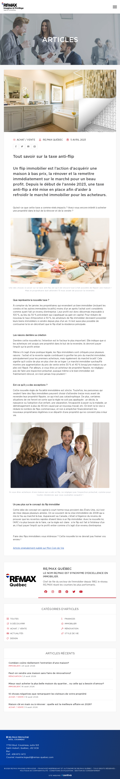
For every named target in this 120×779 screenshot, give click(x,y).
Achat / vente (25, 140)
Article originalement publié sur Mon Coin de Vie (38, 548)
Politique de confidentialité (34, 771)
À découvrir (17, 624)
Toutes (14, 619)
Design (14, 639)
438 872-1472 (19, 754)
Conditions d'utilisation (61, 771)
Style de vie (71, 634)
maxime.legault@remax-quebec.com (34, 757)
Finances (69, 619)
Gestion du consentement (87, 771)
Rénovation (71, 629)
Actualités (16, 634)
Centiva (67, 775)
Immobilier (70, 624)
